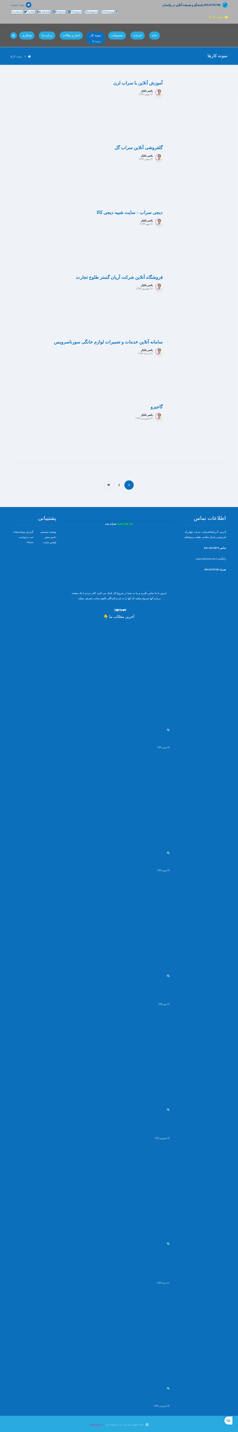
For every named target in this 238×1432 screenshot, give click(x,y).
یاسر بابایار (147, 91)
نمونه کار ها (216, 16)
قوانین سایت (49, 542)
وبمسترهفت (95, 1424)
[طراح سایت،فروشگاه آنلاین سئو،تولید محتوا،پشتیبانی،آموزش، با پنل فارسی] (215, 35)
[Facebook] (125, 610)
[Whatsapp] (113, 610)
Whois (30, 542)
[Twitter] (124, 610)
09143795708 (211, 569)
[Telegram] (117, 610)
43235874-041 (211, 548)
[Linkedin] (121, 610)
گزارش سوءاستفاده (23, 532)
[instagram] (115, 610)
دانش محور (50, 537)
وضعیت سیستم (48, 532)
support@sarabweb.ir (206, 558)
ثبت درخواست (26, 537)
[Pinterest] (119, 610)
